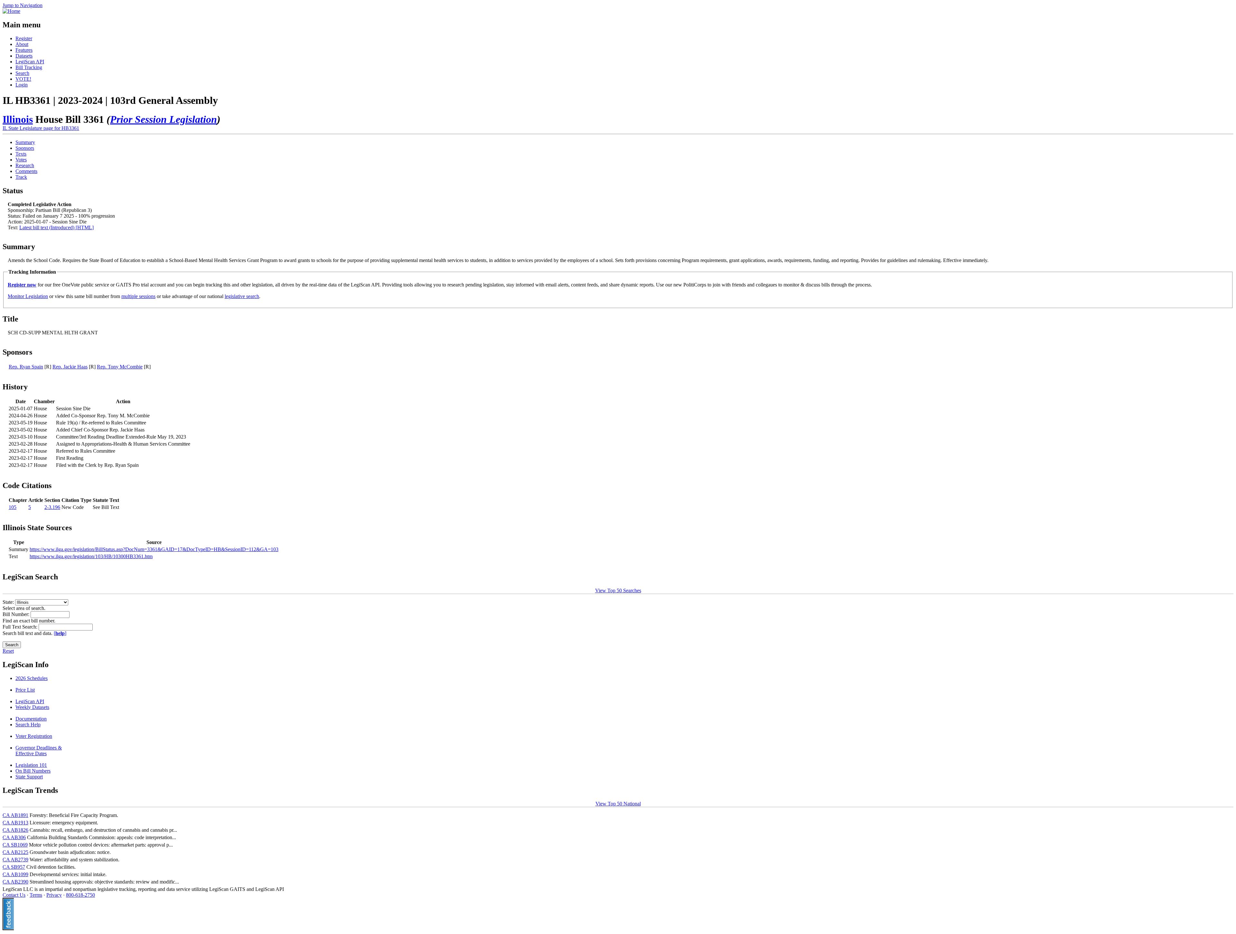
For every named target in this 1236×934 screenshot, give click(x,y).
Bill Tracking (28, 67)
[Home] (11, 11)
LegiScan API (29, 61)
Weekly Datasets (32, 707)
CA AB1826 (15, 830)
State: (9, 602)
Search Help (28, 724)
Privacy (54, 895)
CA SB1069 (15, 845)
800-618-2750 (80, 895)
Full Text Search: (21, 627)
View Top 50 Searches (618, 590)
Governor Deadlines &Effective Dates (38, 750)
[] (60, 633)
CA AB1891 (15, 815)
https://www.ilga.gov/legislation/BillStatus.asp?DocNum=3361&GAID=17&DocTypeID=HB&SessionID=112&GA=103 (154, 549)
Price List (25, 690)
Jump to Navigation (22, 5)
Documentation (31, 718)
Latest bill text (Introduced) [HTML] (56, 227)
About (21, 44)
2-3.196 (52, 507)
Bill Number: (17, 614)
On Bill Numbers (33, 771)
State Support (29, 776)
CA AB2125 (15, 852)
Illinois (18, 119)
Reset (8, 651)
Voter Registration (33, 736)
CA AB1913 (15, 822)
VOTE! (23, 79)
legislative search (242, 296)
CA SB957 (14, 867)
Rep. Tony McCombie (120, 366)
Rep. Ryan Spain (26, 366)
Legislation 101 (31, 765)
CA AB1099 (15, 874)
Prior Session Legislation (163, 119)
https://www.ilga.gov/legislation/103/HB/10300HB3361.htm (91, 556)
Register (23, 38)
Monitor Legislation (28, 296)
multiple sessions (138, 296)
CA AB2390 (15, 881)
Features (24, 50)
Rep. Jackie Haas (70, 366)
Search (22, 73)
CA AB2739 (15, 859)
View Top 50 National (618, 803)
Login (21, 84)
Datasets (24, 56)
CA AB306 (14, 837)
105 (12, 507)
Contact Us (14, 895)
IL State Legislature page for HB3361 (41, 128)
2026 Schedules (31, 678)
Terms (36, 895)
